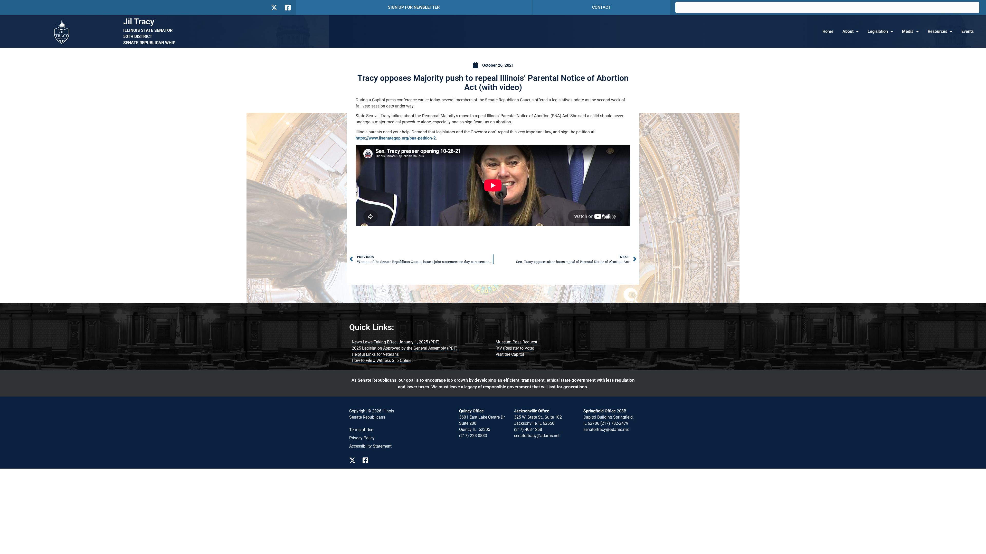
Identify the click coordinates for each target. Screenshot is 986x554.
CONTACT (601, 7)
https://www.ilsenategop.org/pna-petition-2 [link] (396, 138)
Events (967, 31)
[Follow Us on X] (274, 7)
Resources (937, 31)
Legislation (878, 31)
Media (908, 31)
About (848, 31)
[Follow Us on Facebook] (287, 7)
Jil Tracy (138, 21)
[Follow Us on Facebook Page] (367, 460)
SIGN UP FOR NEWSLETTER (414, 7)
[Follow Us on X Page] (353, 460)
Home (827, 31)
